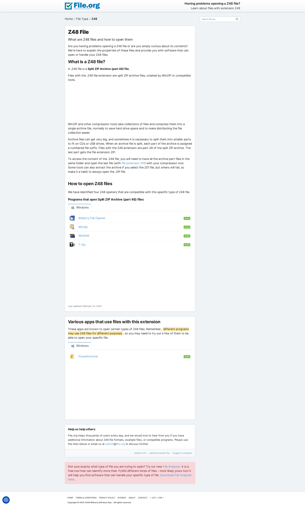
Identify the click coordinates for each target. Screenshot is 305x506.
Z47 (154, 497)
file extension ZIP (133, 163)
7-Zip (81, 244)
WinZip (83, 227)
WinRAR (83, 235)
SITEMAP (122, 497)
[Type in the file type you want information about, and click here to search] (237, 19)
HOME (70, 497)
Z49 (160, 497)
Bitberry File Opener (91, 218)
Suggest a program (182, 453)
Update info (140, 453)
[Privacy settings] (6, 500)
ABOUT (132, 497)
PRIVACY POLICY (107, 497)
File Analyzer (171, 466)
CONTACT (143, 497)
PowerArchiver (88, 356)
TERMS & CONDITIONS (86, 497)
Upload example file (159, 453)
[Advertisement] (130, 102)
